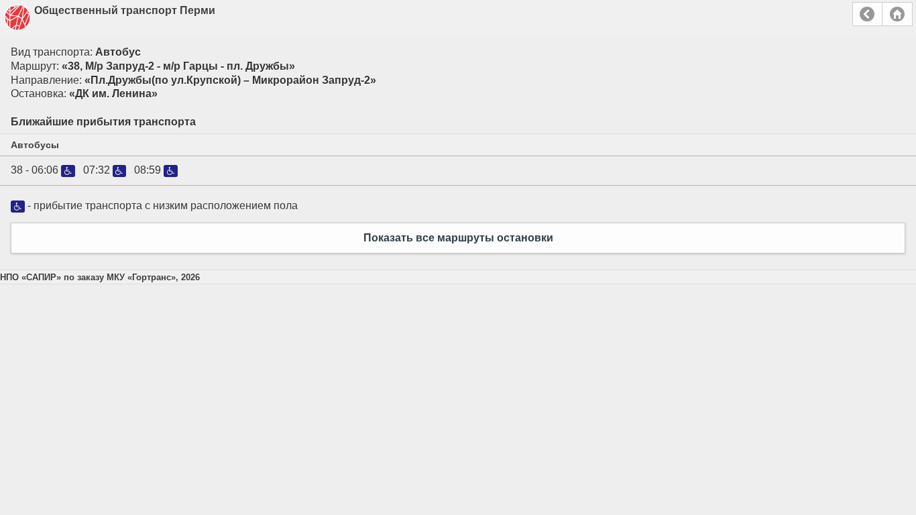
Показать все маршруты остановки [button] (458, 237)
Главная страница (897, 14)
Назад (867, 14)
